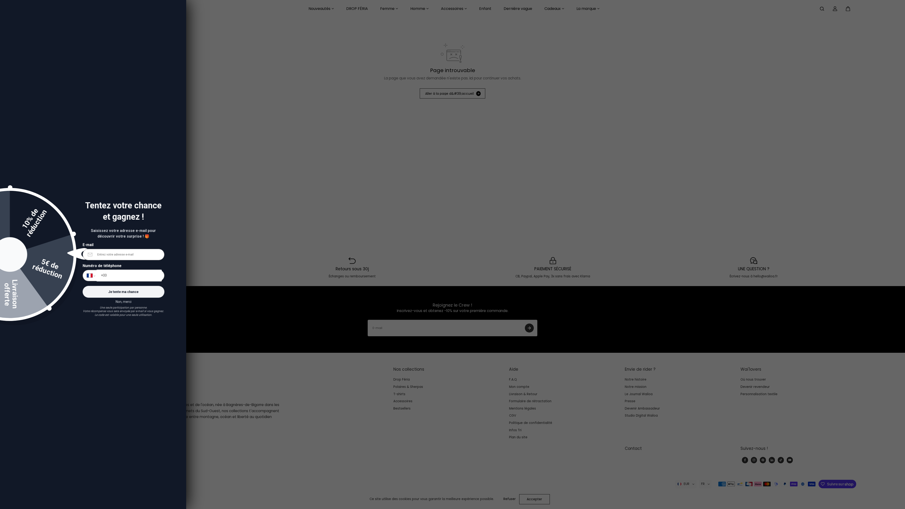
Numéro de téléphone (116, 262)
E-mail (102, 240)
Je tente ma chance (138, 288)
